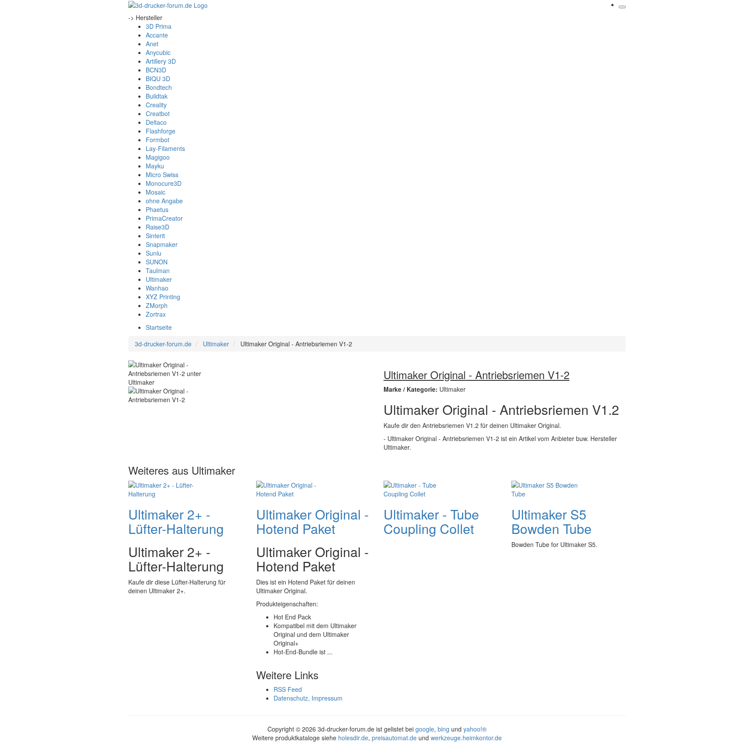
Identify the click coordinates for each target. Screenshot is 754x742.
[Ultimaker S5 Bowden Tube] (546, 488)
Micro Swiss (162, 174)
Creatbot (158, 113)
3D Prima (158, 26)
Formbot (157, 139)
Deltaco (156, 122)
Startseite (159, 327)
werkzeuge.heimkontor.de (466, 737)
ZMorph (157, 305)
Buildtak (157, 96)
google (424, 729)
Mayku (155, 165)
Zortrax (156, 314)
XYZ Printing (163, 296)
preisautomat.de (394, 737)
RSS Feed (288, 689)
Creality (156, 104)
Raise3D (157, 226)
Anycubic (158, 52)
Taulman (158, 270)
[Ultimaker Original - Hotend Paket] (291, 488)
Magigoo (158, 157)
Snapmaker (162, 244)
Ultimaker (159, 279)
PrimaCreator (164, 218)
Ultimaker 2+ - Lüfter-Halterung (176, 521)
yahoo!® (475, 729)
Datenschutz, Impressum (308, 698)
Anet (152, 43)
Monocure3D (164, 183)
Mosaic (155, 192)
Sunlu (153, 253)
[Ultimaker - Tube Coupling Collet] (418, 488)
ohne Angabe (164, 200)
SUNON (157, 261)
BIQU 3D (158, 78)
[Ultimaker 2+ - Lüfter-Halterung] (163, 488)
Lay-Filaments (165, 148)
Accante (157, 35)
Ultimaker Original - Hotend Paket (312, 521)
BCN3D (156, 69)
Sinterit (155, 235)
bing (443, 729)
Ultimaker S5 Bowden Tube (551, 521)
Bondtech (159, 87)
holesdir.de (353, 737)
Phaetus (157, 209)
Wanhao (157, 288)
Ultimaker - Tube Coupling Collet (431, 521)
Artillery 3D (161, 61)
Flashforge (160, 131)
